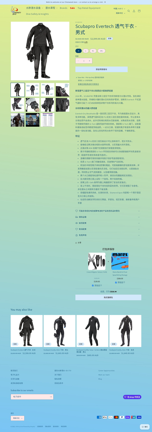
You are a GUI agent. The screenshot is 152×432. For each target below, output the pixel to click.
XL (93, 51)
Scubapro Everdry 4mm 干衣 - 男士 (56, 350)
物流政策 (64, 426)
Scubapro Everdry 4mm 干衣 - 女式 (121, 350)
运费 (85, 42)
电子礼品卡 (15, 375)
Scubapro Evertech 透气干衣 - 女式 (23, 350)
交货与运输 (15, 379)
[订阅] (50, 397)
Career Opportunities (106, 371)
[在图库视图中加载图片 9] (17, 120)
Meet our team (104, 375)
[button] (34, 8)
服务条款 (56, 426)
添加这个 (98, 285)
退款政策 (40, 426)
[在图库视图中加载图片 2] (32, 90)
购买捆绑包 (108, 297)
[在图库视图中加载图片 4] (62, 90)
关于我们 (58, 375)
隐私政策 (58, 379)
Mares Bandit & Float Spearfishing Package (120, 273)
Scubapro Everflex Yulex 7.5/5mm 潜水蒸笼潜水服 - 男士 (91, 351)
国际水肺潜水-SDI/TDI (63, 371)
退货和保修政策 (17, 383)
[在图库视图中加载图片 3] (48, 90)
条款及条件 (59, 383)
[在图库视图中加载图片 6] (32, 105)
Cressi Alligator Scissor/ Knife (97, 272)
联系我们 (14, 371)
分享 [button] (79, 243)
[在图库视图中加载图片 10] (48, 120)
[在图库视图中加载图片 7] (48, 105)
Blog (100, 379)
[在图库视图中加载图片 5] (17, 105)
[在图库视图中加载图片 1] (17, 90)
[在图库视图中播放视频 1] (32, 120)
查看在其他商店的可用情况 (88, 84)
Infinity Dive (19, 426)
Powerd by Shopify (29, 426)
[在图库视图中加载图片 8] (62, 105)
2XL (101, 51)
